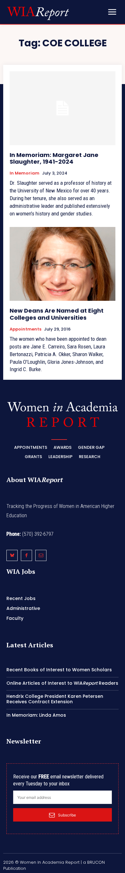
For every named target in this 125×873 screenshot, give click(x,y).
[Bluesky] (12, 555)
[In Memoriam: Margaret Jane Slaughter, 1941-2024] (62, 108)
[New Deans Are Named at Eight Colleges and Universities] (62, 264)
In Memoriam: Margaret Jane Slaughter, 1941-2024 (54, 158)
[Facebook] (26, 555)
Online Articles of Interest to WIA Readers (62, 683)
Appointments (25, 329)
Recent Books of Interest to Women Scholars (59, 669)
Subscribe (67, 815)
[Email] (40, 555)
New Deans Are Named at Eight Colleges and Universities (57, 314)
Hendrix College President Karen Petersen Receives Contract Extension (54, 699)
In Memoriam (24, 173)
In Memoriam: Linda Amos (36, 715)
